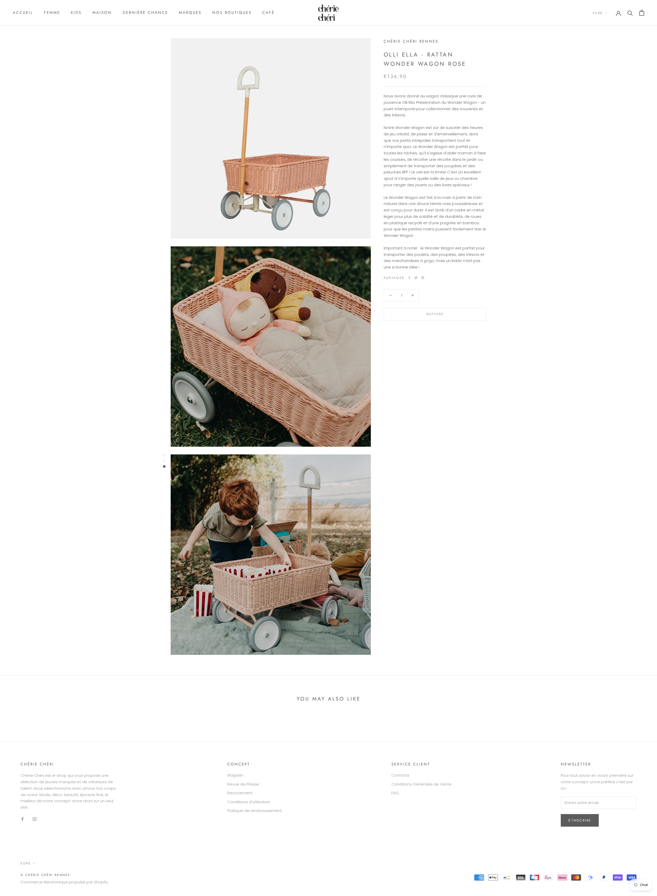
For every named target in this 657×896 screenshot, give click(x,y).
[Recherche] (630, 12)
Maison (102, 12)
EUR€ (598, 13)
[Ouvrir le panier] (641, 13)
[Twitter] (416, 277)
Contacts (400, 775)
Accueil (23, 12)
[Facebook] (409, 277)
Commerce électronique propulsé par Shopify (64, 882)
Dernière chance (145, 12)
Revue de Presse (243, 784)
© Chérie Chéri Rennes (45, 875)
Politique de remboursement (254, 810)
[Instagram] (34, 819)
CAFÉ (268, 12)
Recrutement (240, 793)
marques (190, 12)
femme (52, 12)
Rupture (435, 314)
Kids (76, 12)
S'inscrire (579, 820)
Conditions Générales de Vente (421, 784)
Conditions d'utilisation (248, 802)
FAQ (395, 793)
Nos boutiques (232, 12)
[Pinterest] (422, 277)
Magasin (235, 775)
